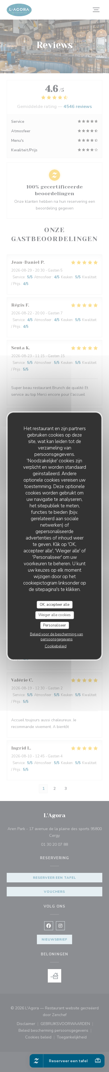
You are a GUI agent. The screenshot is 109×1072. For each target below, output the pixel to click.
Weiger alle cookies (54, 615)
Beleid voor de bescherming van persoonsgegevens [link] (56, 637)
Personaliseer (54, 625)
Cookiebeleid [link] (56, 646)
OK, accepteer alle (54, 604)
